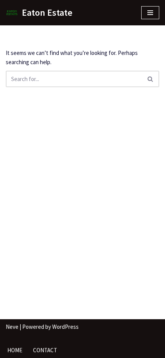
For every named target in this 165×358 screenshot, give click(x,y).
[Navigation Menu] (150, 12)
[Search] (150, 79)
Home (14, 350)
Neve (12, 326)
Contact (45, 350)
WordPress (65, 326)
